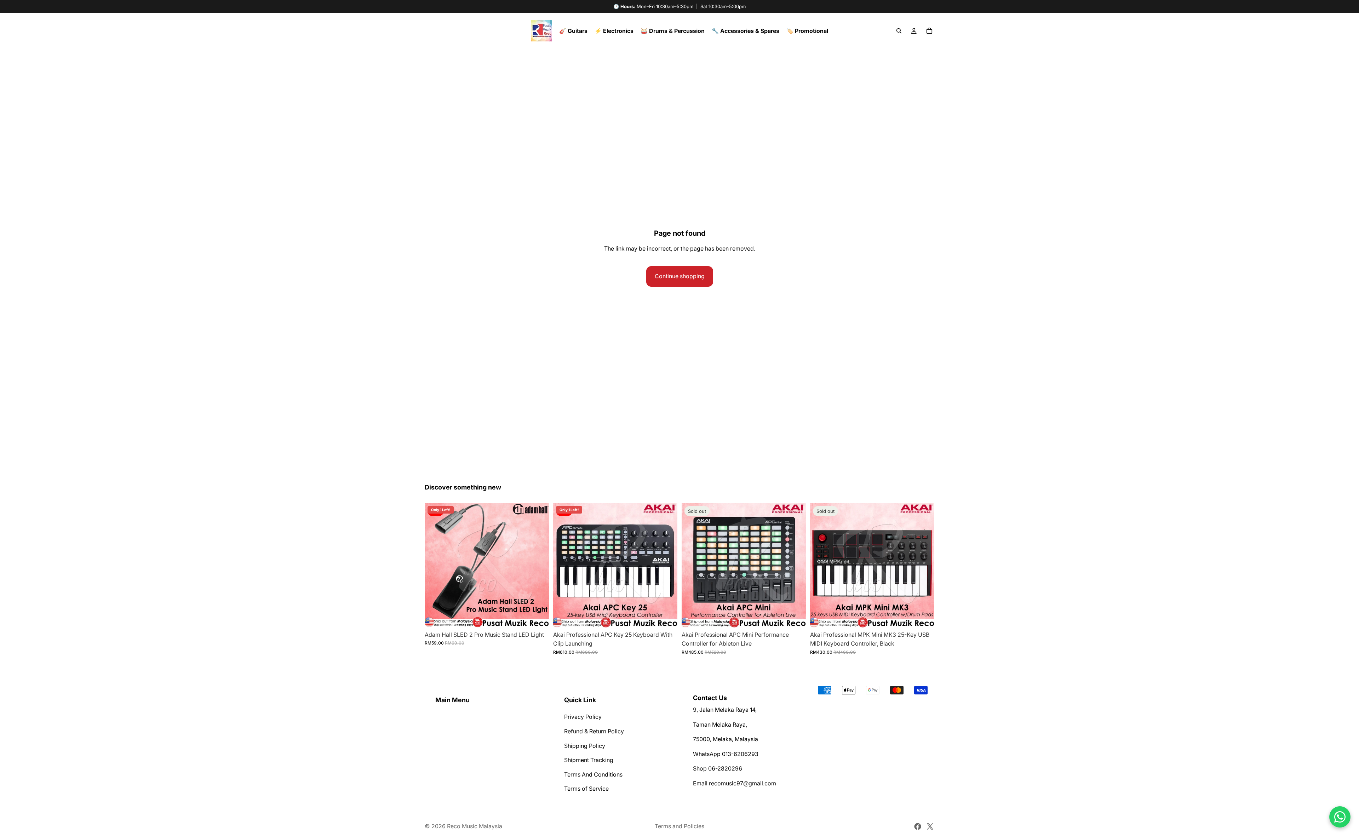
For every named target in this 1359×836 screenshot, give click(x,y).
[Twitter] (930, 826)
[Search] (899, 31)
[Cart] (929, 31)
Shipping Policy (584, 745)
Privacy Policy (583, 717)
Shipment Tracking (588, 759)
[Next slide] (538, 565)
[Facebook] (917, 826)
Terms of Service (586, 788)
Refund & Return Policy (594, 731)
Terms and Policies (679, 826)
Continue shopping (680, 276)
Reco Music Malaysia (474, 826)
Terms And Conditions (593, 774)
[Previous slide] (435, 565)
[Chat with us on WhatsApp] (1340, 817)
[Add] (538, 616)
